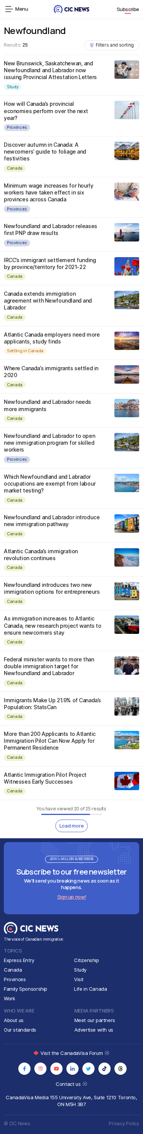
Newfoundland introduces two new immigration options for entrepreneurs (52, 588)
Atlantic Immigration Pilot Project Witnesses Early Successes (45, 778)
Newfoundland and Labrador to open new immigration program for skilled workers (49, 443)
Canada (14, 168)
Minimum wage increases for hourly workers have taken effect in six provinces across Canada (48, 192)
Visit (79, 979)
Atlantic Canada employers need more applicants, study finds (52, 338)
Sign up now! (71, 897)
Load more (71, 826)
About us (14, 1020)
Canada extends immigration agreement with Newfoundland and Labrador (48, 300)
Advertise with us (93, 1030)
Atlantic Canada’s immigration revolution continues (41, 554)
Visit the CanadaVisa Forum (72, 1053)
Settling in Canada (25, 350)
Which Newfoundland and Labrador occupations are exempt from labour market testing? (50, 483)
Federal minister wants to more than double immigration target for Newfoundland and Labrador (49, 666)
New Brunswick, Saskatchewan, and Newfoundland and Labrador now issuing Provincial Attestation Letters (50, 70)
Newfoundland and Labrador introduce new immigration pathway (52, 520)
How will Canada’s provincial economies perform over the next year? (46, 110)
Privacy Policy (124, 1123)
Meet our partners (94, 1020)
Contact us (69, 1084)
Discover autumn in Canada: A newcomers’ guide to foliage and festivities (45, 151)
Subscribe (128, 9)
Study (12, 86)
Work (9, 998)
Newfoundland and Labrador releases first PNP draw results (50, 229)
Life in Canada (90, 989)
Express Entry (19, 960)
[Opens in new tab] (24, 1069)
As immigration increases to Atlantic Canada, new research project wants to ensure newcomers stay (52, 625)
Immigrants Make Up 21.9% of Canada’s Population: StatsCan (52, 703)
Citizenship (86, 960)
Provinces (17, 127)
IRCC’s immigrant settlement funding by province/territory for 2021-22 (50, 263)
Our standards (20, 1030)
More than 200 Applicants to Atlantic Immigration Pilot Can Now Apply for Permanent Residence (50, 741)
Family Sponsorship (25, 989)
